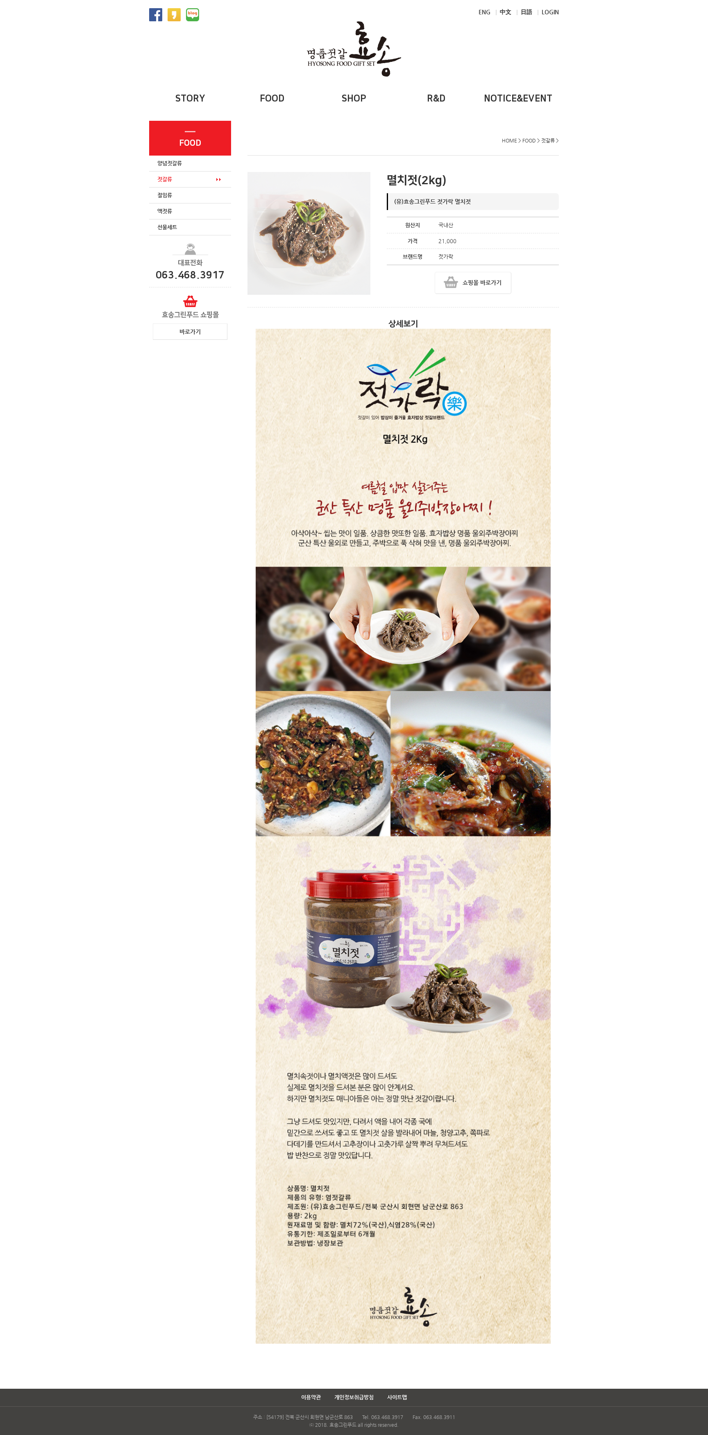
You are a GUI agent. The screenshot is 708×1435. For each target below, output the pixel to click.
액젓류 (164, 211)
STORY (190, 98)
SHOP (354, 98)
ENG (484, 12)
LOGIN (550, 12)
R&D (436, 98)
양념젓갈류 (169, 163)
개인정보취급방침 (354, 1397)
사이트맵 (397, 1397)
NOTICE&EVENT (518, 98)
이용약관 (311, 1397)
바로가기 (190, 331)
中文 (505, 12)
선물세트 (167, 227)
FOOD (272, 98)
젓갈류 (164, 179)
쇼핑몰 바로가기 (482, 282)
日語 (526, 12)
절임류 (164, 195)
